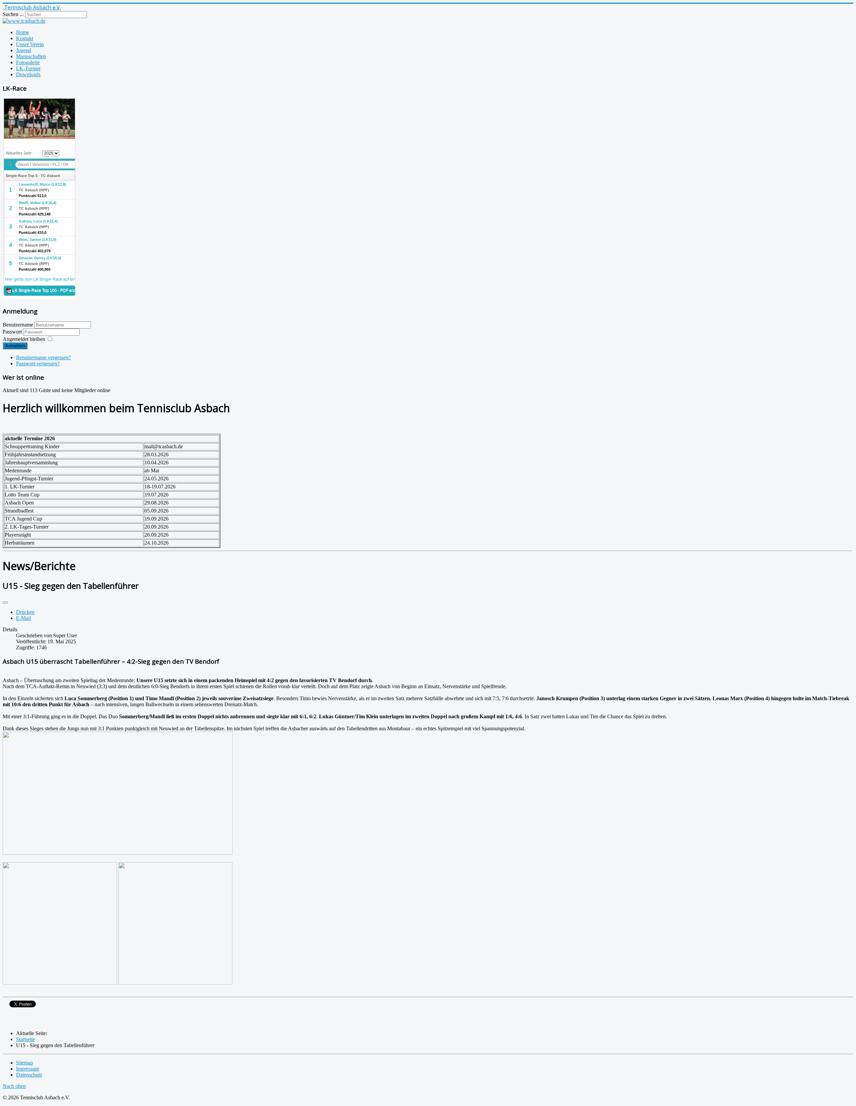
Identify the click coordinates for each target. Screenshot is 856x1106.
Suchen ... (13, 14)
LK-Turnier (28, 68)
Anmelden (15, 345)
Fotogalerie (28, 62)
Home (22, 32)
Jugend (23, 50)
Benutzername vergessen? (43, 357)
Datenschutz (29, 1075)
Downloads (28, 74)
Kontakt (24, 38)
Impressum (27, 1069)
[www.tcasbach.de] (24, 21)
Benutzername (18, 325)
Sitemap (24, 1063)
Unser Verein (30, 44)
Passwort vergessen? (38, 363)
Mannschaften (31, 56)
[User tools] (5, 603)
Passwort (13, 332)
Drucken (25, 612)
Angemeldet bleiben (24, 339)
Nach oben (14, 1086)
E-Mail (23, 618)
